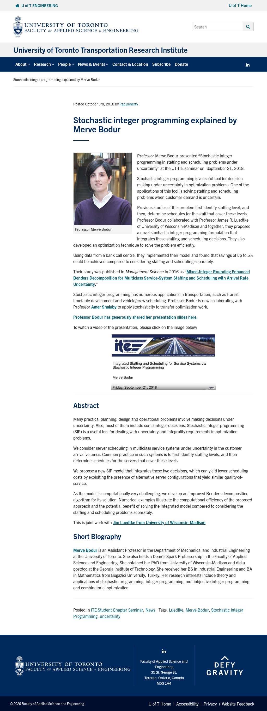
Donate (181, 64)
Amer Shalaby (104, 306)
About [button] (21, 64)
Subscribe (161, 64)
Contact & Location (130, 64)
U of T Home (240, 5)
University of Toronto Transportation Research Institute (100, 49)
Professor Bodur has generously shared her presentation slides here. (135, 316)
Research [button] (42, 64)
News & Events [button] (91, 64)
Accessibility (187, 703)
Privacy (210, 703)
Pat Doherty (128, 104)
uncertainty (110, 616)
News (150, 609)
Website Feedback (238, 703)
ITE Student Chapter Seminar (117, 609)
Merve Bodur (85, 550)
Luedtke (176, 609)
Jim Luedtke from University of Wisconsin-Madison (159, 522)
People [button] (64, 64)
